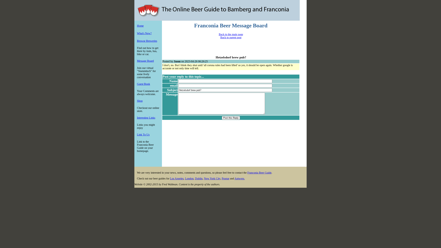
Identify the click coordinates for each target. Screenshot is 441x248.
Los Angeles (177, 178)
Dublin (199, 178)
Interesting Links (146, 117)
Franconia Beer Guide (259, 172)
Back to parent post (230, 37)
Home (140, 25)
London (189, 178)
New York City (212, 178)
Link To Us (143, 134)
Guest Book (143, 83)
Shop (140, 100)
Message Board (145, 60)
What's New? (144, 33)
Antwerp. (239, 178)
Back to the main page (231, 34)
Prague (225, 178)
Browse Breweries (147, 40)
